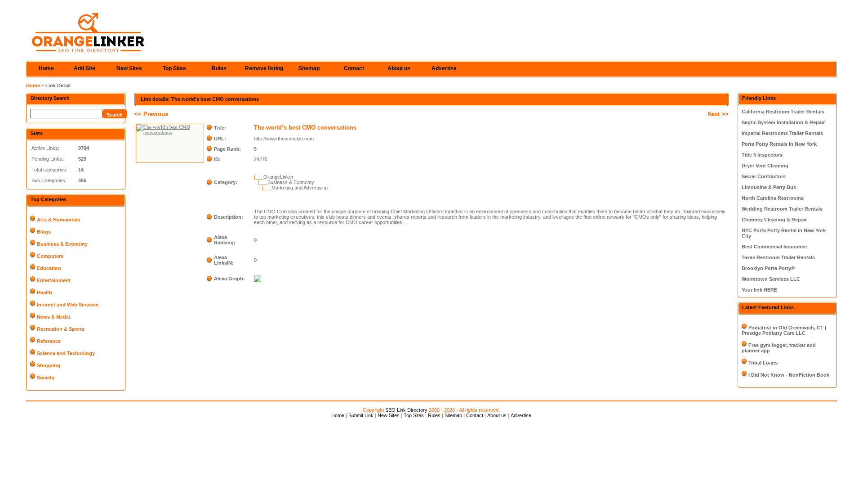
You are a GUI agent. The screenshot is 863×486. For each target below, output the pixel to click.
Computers (50, 256)
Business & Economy (62, 244)
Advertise (444, 68)
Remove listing (264, 68)
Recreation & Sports (61, 329)
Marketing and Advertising (299, 187)
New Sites (129, 68)
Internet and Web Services (67, 304)
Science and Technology (66, 353)
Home (46, 68)
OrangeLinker (278, 177)
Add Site (84, 68)
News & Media (53, 317)
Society (45, 377)
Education (49, 268)
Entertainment (54, 280)
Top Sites (174, 68)
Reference (49, 341)
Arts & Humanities (58, 219)
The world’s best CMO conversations (305, 127)
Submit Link (361, 415)
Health (44, 292)
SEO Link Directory (406, 410)
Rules (219, 68)
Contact (354, 68)
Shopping (48, 365)
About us (398, 68)
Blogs (44, 231)
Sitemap (309, 68)
